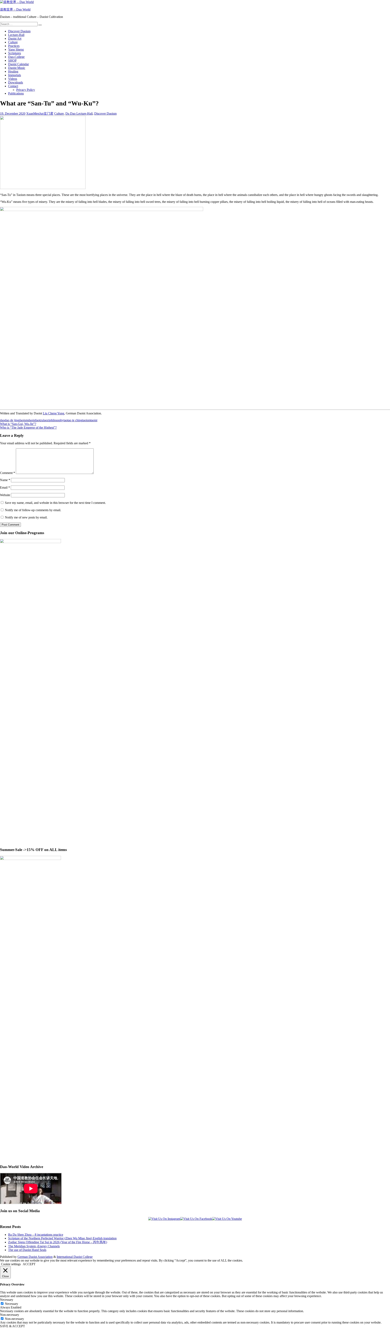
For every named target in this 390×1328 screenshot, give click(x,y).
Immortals (14, 75)
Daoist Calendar (18, 64)
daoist (32, 420)
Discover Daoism (19, 31)
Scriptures (14, 53)
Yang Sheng (16, 49)
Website (5, 495)
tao (65, 420)
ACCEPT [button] (29, 1264)
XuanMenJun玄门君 (39, 113)
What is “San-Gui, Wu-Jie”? (18, 424)
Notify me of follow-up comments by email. (33, 510)
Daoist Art (14, 38)
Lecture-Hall (16, 35)
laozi (46, 420)
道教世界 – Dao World (15, 9)
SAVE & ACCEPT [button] (12, 1326)
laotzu (39, 420)
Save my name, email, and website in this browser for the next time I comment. (55, 502)
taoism (86, 420)
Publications (16, 93)
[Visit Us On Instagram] (164, 1218)
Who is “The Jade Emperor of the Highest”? (28, 427)
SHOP (12, 60)
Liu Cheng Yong (53, 413)
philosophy (56, 420)
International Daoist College (75, 1256)
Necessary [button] (6, 1299)
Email (5, 487)
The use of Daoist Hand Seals (27, 1250)
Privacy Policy (25, 89)
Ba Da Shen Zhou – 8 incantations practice (35, 1234)
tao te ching (74, 420)
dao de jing (12, 420)
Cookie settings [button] (11, 1264)
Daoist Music (16, 68)
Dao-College (16, 57)
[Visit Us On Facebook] (196, 1218)
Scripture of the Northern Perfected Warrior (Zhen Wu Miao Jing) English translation (62, 1238)
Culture (13, 42)
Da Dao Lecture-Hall (79, 113)
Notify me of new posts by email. (26, 517)
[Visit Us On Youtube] (227, 1218)
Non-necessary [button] (9, 1314)
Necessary (11, 1303)
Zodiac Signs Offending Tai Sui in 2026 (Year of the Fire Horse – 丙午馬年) (57, 1242)
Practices (14, 46)
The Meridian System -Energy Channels (34, 1246)
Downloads (15, 82)
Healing (13, 71)
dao (2, 420)
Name (5, 480)
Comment (7, 473)
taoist (94, 420)
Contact (13, 86)
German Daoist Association (35, 1256)
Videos (12, 78)
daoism (23, 420)
